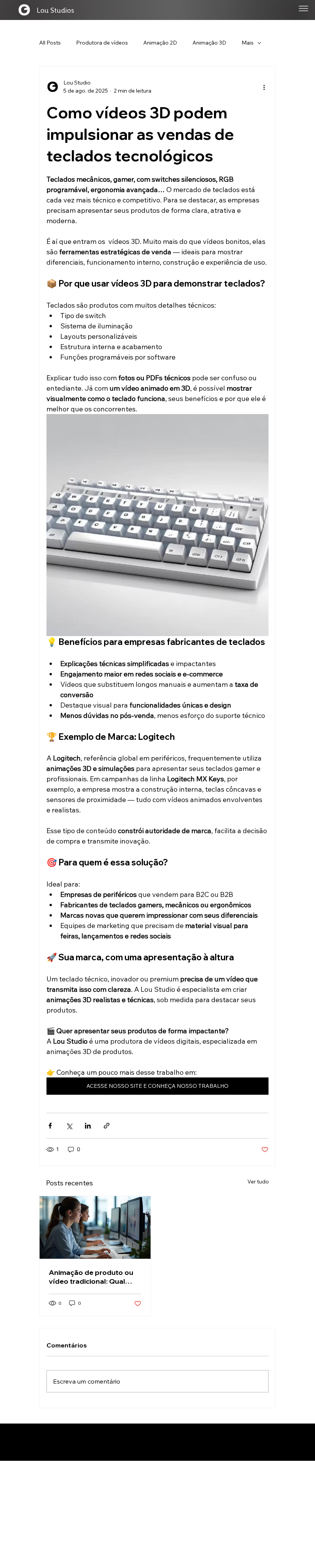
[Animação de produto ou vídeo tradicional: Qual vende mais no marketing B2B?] (95, 1227)
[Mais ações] (264, 86)
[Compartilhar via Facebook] (50, 1125)
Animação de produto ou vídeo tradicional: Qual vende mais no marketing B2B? (91, 1277)
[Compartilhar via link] (106, 1125)
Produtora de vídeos (102, 42)
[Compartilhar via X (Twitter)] (69, 1125)
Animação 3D (209, 42)
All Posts (50, 42)
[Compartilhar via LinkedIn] (87, 1125)
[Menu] (303, 8)
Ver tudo (258, 1181)
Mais (248, 42)
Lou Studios (55, 10)
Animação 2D (160, 42)
